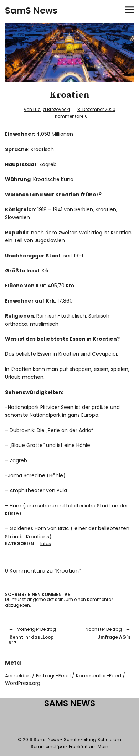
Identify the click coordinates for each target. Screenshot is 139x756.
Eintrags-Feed (53, 675)
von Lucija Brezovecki (47, 109)
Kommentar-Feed (98, 675)
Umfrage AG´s (103, 633)
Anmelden (18, 675)
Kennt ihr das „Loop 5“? (32, 636)
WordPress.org (22, 683)
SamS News (31, 10)
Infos (45, 544)
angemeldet (40, 599)
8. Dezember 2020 (96, 109)
